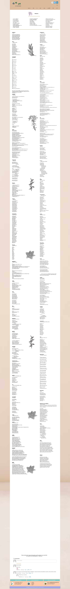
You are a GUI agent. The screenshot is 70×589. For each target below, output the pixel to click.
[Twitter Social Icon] (55, 3)
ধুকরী (19, 4)
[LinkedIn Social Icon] (57, 3)
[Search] (57, 5)
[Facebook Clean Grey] (52, 3)
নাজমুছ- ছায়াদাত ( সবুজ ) (50, 18)
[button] (48, 8)
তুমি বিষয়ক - (47, 18)
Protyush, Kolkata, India (18, 583)
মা (16, 2)
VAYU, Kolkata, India (18, 584)
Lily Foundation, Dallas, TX (19, 582)
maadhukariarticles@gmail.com (54, 582)
